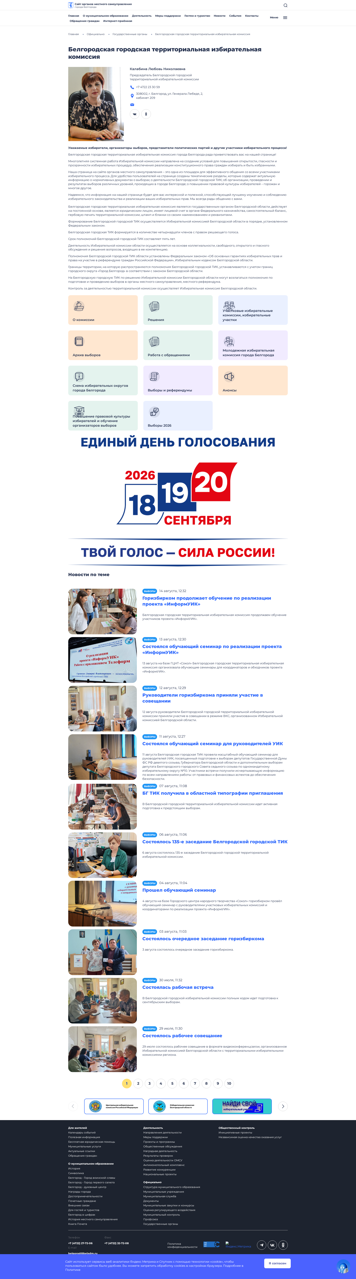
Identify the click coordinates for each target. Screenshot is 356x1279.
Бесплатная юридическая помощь (91, 1141)
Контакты (251, 15)
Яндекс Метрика (143, 1261)
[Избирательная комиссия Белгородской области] (178, 1106)
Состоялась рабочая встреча (178, 987)
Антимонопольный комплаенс (164, 1165)
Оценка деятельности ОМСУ (162, 1160)
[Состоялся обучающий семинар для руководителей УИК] (102, 757)
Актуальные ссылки (81, 1151)
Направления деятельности (162, 1132)
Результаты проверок (158, 1155)
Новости (219, 15)
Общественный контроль (237, 1128)
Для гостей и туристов (83, 1210)
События (235, 15)
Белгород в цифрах (81, 1214)
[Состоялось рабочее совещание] (102, 1049)
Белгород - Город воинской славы (91, 1177)
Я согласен (277, 1263)
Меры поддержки (168, 15)
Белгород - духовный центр (87, 1187)
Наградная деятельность (160, 1151)
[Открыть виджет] (343, 1266)
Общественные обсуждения (162, 1146)
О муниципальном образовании (105, 15)
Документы (151, 1201)
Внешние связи (79, 1205)
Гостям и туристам (197, 15)
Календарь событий (82, 1132)
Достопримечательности (85, 1196)
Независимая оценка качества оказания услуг (250, 1137)
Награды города (79, 1191)
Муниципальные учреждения (163, 1191)
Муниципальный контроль (161, 1214)
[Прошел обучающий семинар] (102, 903)
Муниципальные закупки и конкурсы (168, 1205)
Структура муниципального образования (171, 1187)
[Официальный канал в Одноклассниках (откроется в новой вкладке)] (283, 1245)
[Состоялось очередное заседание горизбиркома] (102, 952)
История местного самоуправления (93, 1219)
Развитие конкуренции (159, 1169)
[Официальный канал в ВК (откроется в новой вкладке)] (272, 1245)
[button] (283, 1106)
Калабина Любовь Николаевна (157, 69)
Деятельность (141, 15)
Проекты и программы (159, 1141)
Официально (152, 1182)
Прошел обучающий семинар (179, 890)
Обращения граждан (85, 21)
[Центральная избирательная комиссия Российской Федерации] (114, 1106)
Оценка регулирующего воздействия (169, 1210)
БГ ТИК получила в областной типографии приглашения (212, 793)
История (74, 1168)
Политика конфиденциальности (182, 1245)
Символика (76, 1173)
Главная (73, 15)
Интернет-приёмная (117, 21)
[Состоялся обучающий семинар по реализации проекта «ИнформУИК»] (102, 660)
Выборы (149, 591)
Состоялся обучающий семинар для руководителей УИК (212, 743)
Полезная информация (84, 1137)
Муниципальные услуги (84, 1146)
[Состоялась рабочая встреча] (102, 1000)
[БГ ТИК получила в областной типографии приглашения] (102, 806)
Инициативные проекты (235, 1132)
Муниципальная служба (159, 1196)
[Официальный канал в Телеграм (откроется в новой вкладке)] (261, 1245)
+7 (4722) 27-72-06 (80, 1243)
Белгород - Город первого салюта (91, 1182)
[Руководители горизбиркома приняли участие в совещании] (102, 708)
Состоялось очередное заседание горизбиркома (203, 938)
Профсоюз (150, 1219)
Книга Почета (77, 1224)
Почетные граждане (82, 1201)
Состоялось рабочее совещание (182, 1035)
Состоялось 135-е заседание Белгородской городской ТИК (215, 841)
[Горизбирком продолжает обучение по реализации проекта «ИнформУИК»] (102, 611)
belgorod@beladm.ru (83, 1253)
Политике (72, 1270)
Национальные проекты (160, 1174)
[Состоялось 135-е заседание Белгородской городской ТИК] (102, 855)
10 (229, 1083)
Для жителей (77, 1128)
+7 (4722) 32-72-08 (116, 1243)
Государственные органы (160, 1224)
